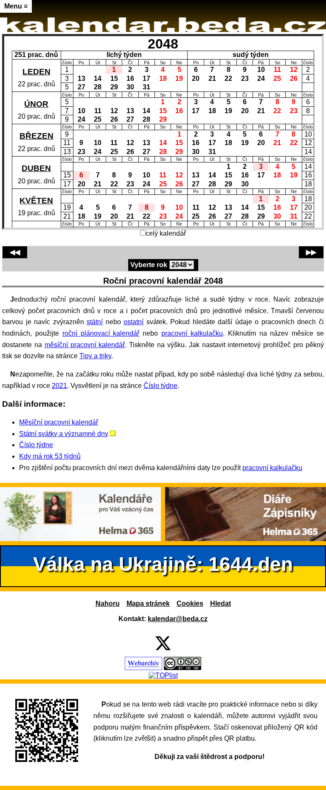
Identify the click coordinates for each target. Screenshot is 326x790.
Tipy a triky (95, 355)
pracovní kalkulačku (192, 333)
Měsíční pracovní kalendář (58, 422)
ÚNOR (36, 104)
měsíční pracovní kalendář (85, 344)
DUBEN (36, 168)
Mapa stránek (148, 603)
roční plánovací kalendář (101, 333)
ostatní (133, 321)
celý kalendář (166, 233)
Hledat (220, 603)
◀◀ (15, 252)
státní (95, 321)
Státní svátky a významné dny (63, 433)
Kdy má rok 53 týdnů (50, 456)
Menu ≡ (16, 6)
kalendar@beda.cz (178, 618)
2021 (59, 385)
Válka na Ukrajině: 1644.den (163, 564)
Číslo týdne (160, 385)
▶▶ (311, 252)
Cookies (190, 603)
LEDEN (36, 71)
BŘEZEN (36, 135)
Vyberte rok (148, 264)
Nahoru (108, 603)
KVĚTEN (36, 200)
